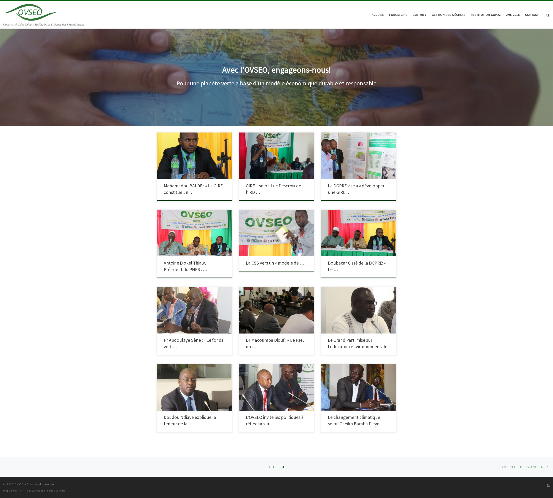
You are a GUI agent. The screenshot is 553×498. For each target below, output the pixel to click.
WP (21, 490)
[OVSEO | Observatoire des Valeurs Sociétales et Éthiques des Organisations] (30, 11)
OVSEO (19, 484)
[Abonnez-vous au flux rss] (548, 485)
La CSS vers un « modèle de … (275, 263)
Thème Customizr (56, 490)
